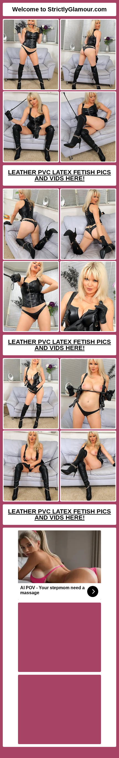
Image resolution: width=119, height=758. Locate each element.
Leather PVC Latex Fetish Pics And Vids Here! (59, 175)
